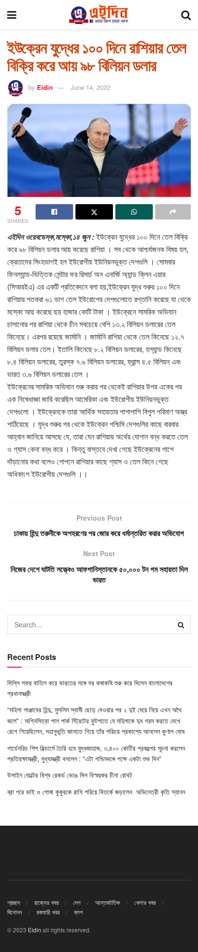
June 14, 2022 (90, 87)
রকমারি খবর (48, 911)
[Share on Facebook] (54, 212)
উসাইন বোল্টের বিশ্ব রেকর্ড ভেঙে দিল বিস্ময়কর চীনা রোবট (69, 775)
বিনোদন (14, 911)
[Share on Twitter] (94, 212)
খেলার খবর (145, 902)
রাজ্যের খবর (46, 902)
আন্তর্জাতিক (107, 902)
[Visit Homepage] (98, 14)
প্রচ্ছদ (13, 902)
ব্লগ (78, 911)
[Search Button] (186, 14)
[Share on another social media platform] (173, 212)
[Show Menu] (11, 14)
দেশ (77, 902)
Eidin (45, 87)
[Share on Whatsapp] (134, 212)
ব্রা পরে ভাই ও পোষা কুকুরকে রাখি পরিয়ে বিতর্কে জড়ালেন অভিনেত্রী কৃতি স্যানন (97, 791)
